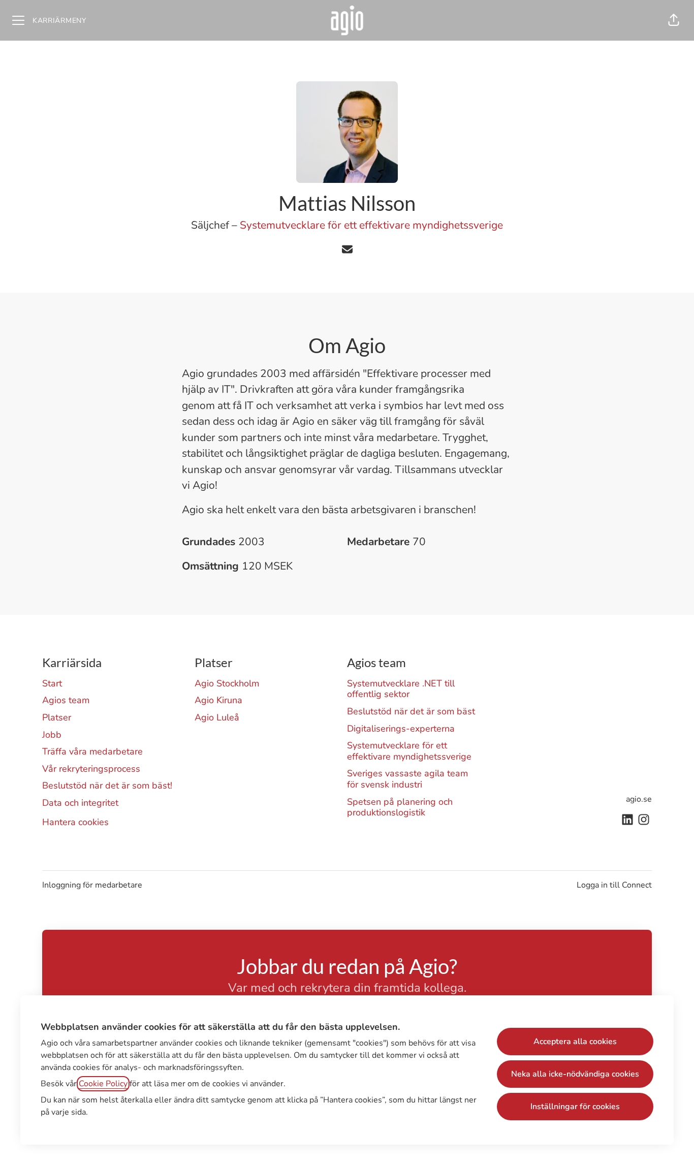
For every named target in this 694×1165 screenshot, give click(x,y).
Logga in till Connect (614, 885)
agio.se (639, 799)
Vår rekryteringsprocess (91, 769)
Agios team (65, 700)
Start (52, 683)
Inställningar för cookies (575, 1106)
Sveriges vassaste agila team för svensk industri (407, 779)
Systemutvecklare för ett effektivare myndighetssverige (371, 225)
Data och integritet (80, 803)
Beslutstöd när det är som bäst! (107, 785)
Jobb (51, 735)
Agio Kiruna (218, 700)
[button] (673, 20)
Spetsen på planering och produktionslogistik (400, 807)
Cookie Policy (103, 1083)
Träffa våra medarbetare (92, 751)
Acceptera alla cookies (575, 1041)
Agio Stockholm (227, 683)
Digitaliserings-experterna (401, 728)
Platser (56, 717)
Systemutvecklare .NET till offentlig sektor (401, 689)
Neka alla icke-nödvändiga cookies (575, 1074)
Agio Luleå (217, 717)
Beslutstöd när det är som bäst (411, 711)
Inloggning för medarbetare (92, 885)
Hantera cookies (75, 822)
